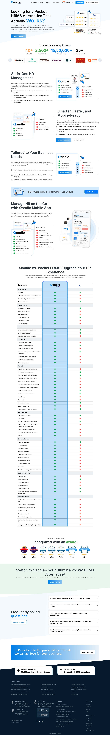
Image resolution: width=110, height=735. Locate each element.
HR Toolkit (88, 720)
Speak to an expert (18, 622)
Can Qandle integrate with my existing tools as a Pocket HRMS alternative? (70, 631)
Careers (88, 709)
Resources (56, 2)
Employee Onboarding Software (19, 694)
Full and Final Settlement (47, 689)
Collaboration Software (62, 716)
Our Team (88, 706)
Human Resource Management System (20, 684)
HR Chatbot (74, 692)
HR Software (44, 687)
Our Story (88, 704)
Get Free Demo (91, 192)
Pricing (41, 2)
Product (33, 2)
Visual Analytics (60, 726)
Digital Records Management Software (66, 711)
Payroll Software (60, 709)
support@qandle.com (16, 720)
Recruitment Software (61, 704)
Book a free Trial (55, 582)
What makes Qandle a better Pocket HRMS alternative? (70, 598)
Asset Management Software (78, 687)
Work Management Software (48, 692)
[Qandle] (43, 710)
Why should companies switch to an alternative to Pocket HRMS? (71, 606)
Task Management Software (63, 714)
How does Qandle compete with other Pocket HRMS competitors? (68, 614)
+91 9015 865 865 (15, 722)
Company (47, 2)
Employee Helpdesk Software (64, 724)
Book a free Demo (18, 36)
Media (87, 711)
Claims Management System (48, 694)
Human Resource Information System (20, 689)
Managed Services (67, 2)
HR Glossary (89, 718)
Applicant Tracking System (77, 684)
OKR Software (74, 694)
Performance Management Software (20, 692)
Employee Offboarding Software (64, 721)
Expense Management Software (79, 689)
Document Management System (19, 687)
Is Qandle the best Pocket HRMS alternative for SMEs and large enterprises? (71, 622)
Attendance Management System (64, 706)
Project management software (48, 684)
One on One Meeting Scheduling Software (66, 719)
